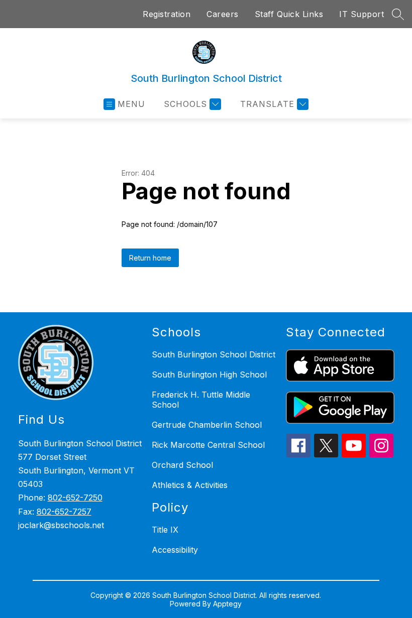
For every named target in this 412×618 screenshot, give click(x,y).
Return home (150, 258)
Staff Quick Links (289, 14)
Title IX (165, 530)
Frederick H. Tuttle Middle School (201, 400)
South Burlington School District (213, 354)
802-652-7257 (64, 512)
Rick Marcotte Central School (208, 445)
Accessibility (175, 550)
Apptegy (227, 603)
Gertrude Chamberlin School (207, 425)
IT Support (361, 14)
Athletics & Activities (190, 485)
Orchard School (182, 465)
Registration (166, 14)
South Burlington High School (209, 374)
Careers (223, 14)
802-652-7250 (75, 497)
